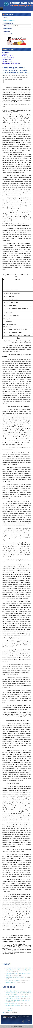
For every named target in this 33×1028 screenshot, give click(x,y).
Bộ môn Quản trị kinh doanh (11, 25)
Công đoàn (7, 31)
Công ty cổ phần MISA (8, 57)
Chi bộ (5, 17)
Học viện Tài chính (7, 61)
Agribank (4, 54)
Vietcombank (5, 52)
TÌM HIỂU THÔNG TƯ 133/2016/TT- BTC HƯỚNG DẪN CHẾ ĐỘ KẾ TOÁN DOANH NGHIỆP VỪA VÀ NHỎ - (18, 992)
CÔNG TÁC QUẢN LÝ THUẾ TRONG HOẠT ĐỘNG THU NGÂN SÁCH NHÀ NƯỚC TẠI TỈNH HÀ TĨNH (16, 70)
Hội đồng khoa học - (15, 982)
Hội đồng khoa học (8, 23)
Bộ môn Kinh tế (8, 28)
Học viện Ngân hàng (7, 59)
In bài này (25, 77)
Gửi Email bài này (7, 79)
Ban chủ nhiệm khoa (9, 20)
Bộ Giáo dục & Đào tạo (8, 56)
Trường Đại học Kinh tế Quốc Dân (11, 63)
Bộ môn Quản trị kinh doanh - (18, 1005)
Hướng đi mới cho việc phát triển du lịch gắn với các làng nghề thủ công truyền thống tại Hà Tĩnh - (18, 969)
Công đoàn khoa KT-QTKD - (17, 980)
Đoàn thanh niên (8, 34)
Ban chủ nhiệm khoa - (16, 1003)
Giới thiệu (14, 1012)
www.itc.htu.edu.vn (18, 1026)
